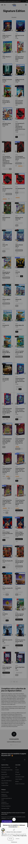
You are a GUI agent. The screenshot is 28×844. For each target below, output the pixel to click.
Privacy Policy (16, 835)
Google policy (23, 835)
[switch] (3, 834)
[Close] (26, 828)
